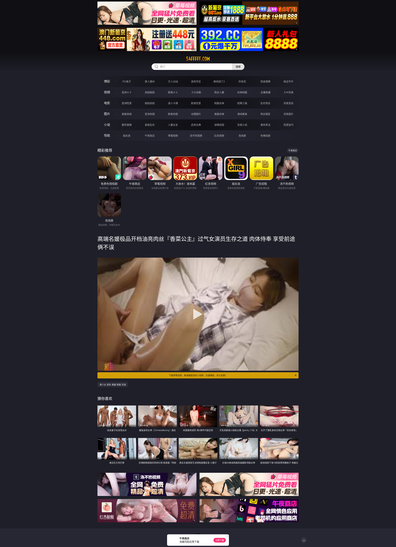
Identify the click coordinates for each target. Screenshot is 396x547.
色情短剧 (265, 135)
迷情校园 (219, 125)
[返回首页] (304, 540)
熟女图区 (265, 114)
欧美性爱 (196, 103)
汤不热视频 (196, 135)
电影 (107, 103)
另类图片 (288, 114)
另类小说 (242, 125)
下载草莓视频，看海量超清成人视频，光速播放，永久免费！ (198, 375)
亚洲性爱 (127, 103)
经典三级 (242, 103)
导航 (107, 135)
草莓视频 (173, 135)
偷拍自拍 (150, 103)
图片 (107, 114)
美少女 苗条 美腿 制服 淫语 (113, 384)
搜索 (238, 66)
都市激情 (127, 125)
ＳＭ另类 (288, 92)
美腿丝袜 (219, 114)
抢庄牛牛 (288, 81)
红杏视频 (219, 135)
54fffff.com (198, 59)
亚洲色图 (150, 114)
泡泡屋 (242, 135)
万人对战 (173, 81)
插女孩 (126, 135)
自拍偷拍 (150, 92)
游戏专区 (196, 81)
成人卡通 (173, 103)
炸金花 (242, 81)
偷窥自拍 (127, 114)
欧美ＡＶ (173, 92)
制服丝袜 (219, 103)
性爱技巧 (288, 125)
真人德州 (150, 81)
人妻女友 (173, 125)
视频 (107, 92)
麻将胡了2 (219, 81)
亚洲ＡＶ (127, 92)
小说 (107, 125)
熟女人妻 (219, 92)
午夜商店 (150, 135)
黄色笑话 (265, 125)
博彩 (107, 81)
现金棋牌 (265, 81)
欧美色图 (173, 114)
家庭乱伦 (150, 125)
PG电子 (127, 81)
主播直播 (265, 92)
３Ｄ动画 (196, 92)
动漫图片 (196, 114)
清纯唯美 (242, 114)
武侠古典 (196, 125)
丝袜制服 (242, 92)
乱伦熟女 (265, 103)
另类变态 (288, 103)
